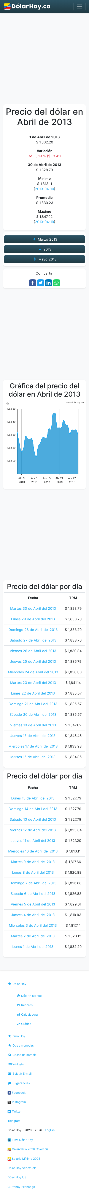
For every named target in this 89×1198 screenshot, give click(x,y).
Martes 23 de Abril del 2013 (33, 682)
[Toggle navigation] (79, 6)
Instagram (18, 1102)
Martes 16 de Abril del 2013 (33, 757)
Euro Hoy (18, 1036)
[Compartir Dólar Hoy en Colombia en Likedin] (48, 282)
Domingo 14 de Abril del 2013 (33, 809)
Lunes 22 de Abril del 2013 (33, 693)
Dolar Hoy (19, 984)
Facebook (18, 1092)
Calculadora (29, 1014)
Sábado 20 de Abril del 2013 (33, 714)
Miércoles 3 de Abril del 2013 (33, 925)
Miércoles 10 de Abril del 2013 (33, 851)
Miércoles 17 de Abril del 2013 (33, 746)
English (50, 1130)
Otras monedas (23, 1045)
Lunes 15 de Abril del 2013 (32, 798)
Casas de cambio (24, 1054)
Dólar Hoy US (17, 1177)
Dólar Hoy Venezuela (22, 1168)
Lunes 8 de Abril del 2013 (33, 872)
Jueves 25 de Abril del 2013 (33, 661)
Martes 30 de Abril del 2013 (33, 608)
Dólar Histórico (31, 995)
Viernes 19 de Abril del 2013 (33, 725)
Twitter (16, 1111)
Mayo (47, 259)
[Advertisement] (44, 59)
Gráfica (25, 1024)
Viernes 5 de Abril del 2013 (33, 904)
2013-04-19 (44, 222)
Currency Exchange (21, 1186)
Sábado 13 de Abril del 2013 (33, 819)
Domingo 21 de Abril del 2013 (33, 704)
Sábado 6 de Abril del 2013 (33, 893)
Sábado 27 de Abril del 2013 (33, 640)
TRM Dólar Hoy (22, 1140)
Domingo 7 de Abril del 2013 (33, 883)
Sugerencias (21, 1083)
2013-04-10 (44, 189)
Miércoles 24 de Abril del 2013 (33, 672)
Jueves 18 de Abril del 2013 (33, 735)
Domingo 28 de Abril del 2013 (33, 629)
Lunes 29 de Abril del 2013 (33, 619)
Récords (26, 1005)
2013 (46, 249)
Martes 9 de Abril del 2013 (33, 862)
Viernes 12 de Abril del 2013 (33, 830)
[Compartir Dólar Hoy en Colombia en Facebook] (32, 282)
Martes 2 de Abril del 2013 (33, 936)
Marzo (47, 239)
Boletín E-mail (22, 1073)
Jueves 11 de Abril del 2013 (33, 840)
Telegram (14, 1120)
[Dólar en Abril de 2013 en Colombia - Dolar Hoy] (27, 6)
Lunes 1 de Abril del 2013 (32, 946)
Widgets (18, 1064)
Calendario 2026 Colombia (30, 1149)
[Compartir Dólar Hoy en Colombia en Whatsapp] (56, 282)
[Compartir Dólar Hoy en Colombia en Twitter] (40, 282)
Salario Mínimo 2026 (25, 1158)
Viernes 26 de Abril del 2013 (33, 651)
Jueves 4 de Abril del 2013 (33, 915)
